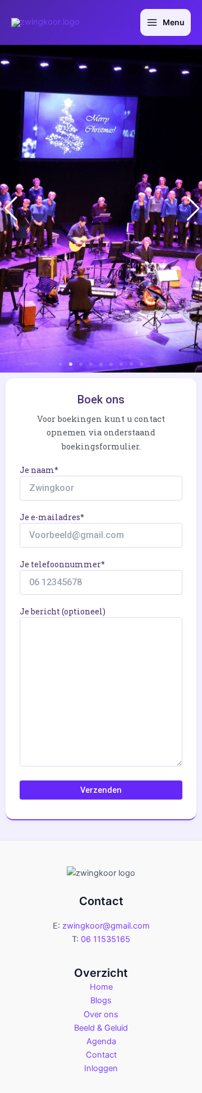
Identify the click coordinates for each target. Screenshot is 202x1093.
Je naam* (39, 470)
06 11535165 (105, 939)
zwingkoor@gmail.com (106, 926)
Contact (101, 1055)
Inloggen (101, 1068)
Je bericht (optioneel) (62, 611)
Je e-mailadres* (52, 517)
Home (101, 987)
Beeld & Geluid (101, 1028)
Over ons (101, 1014)
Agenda (101, 1041)
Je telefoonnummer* (62, 564)
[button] (60, 364)
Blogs (101, 1000)
